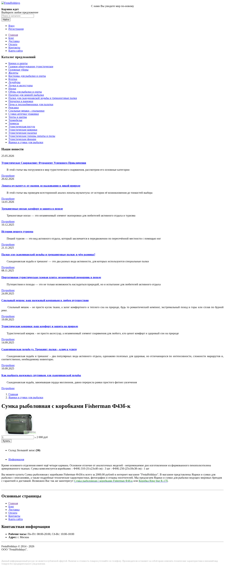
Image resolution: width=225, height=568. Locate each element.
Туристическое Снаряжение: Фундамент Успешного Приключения (43, 162)
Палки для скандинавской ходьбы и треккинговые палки (42, 98)
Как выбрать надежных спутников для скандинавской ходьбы (41, 375)
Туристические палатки (22, 132)
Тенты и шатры (17, 117)
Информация (16, 459)
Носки (12, 88)
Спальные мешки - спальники (26, 110)
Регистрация (16, 28)
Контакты (14, 47)
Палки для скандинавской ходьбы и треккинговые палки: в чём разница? (48, 254)
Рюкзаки (13, 107)
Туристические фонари (22, 139)
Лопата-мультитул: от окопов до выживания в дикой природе (40, 185)
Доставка (14, 41)
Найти (6, 19)
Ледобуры (14, 82)
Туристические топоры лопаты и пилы (31, 135)
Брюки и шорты (18, 63)
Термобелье (15, 120)
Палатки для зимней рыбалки (26, 94)
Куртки (12, 79)
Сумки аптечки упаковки (23, 113)
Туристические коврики (22, 129)
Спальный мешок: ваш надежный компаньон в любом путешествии (45, 300)
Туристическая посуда (21, 126)
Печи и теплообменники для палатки (30, 104)
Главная (13, 34)
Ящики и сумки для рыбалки (25, 142)
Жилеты (13, 72)
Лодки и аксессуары (20, 85)
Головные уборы (18, 69)
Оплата (12, 44)
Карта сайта (15, 50)
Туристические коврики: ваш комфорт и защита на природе (39, 326)
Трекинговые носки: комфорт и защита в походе (32, 208)
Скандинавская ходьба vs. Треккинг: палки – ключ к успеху (39, 349)
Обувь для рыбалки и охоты (25, 91)
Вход (11, 25)
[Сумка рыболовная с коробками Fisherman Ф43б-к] (19, 433)
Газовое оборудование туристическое (30, 66)
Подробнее (8, 175)
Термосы (13, 123)
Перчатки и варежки (20, 101)
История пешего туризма (17, 231)
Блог (11, 38)
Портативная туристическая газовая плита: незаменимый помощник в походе (51, 277)
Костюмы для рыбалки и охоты (27, 75)
